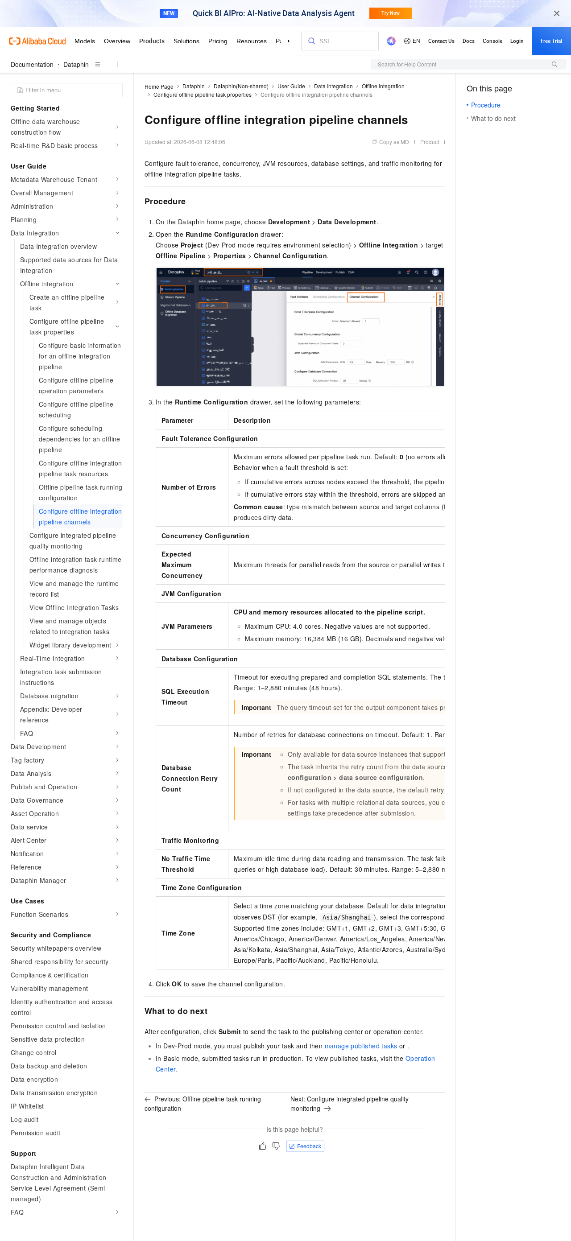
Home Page (159, 86)
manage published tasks (361, 1045)
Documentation (32, 64)
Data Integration (333, 86)
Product (429, 141)
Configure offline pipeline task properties (202, 94)
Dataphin (76, 64)
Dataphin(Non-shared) (241, 86)
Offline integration (383, 86)
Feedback (309, 1146)
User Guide (291, 86)
